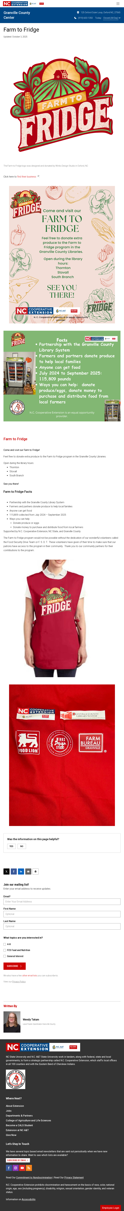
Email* (7, 896)
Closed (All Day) (110, 18)
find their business (26, 176)
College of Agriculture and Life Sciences (28, 1120)
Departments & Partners (19, 1115)
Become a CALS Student (19, 1125)
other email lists (29, 975)
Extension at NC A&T (17, 1130)
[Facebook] (9, 1168)
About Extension (15, 1106)
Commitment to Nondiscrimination (34, 1177)
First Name (9, 908)
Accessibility (29, 1199)
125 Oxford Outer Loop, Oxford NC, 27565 (100, 12)
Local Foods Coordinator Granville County (39, 1024)
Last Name (9, 921)
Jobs (8, 1110)
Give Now (11, 1135)
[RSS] (29, 1168)
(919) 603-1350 (85, 18)
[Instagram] (16, 1168)
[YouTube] (22, 1168)
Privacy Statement (74, 1177)
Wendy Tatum (31, 1019)
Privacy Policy (19, 981)
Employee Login (110, 1207)
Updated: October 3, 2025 (15, 36)
